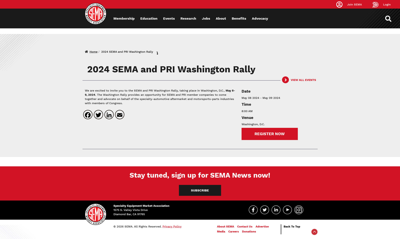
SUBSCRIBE (200, 190)
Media (221, 231)
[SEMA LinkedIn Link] (276, 209)
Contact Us (244, 226)
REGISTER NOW (270, 134)
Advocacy (260, 18)
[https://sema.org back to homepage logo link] (391, 19)
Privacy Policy (172, 226)
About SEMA (225, 226)
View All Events (303, 80)
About (221, 18)
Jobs (206, 18)
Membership (124, 18)
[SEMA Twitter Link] (264, 209)
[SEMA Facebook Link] (253, 209)
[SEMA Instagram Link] (298, 209)
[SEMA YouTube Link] (287, 209)
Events (169, 18)
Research (188, 18)
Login (387, 4)
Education (149, 18)
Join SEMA (354, 4)
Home (94, 51)
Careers (233, 231)
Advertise (262, 226)
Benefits (239, 18)
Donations (249, 231)
